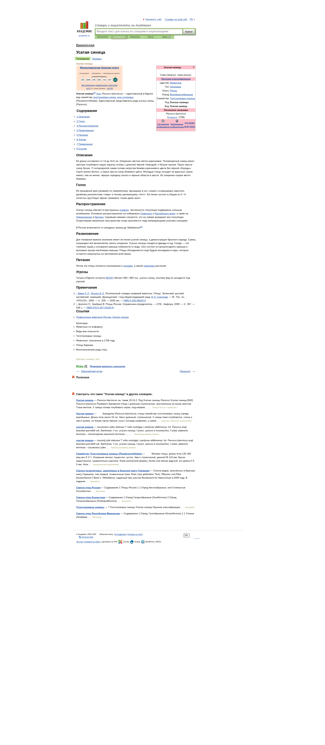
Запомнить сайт (154, 19)
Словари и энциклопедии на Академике (123, 25)
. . (84, 293)
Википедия (102, 37)
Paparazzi (185, 371)
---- (100, 307)
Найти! (189, 31)
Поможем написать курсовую (107, 366)
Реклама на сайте (135, 534)
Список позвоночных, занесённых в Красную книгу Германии (113, 470)
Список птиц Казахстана (90, 497)
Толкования (118, 37)
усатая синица (84, 427)
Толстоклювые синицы (90, 507)
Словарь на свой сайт (176, 19)
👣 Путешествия (86, 537)
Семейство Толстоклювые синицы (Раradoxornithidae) (109, 453)
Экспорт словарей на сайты (88, 542)
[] (94, 93)
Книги (151, 37)
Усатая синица (84, 400)
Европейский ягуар (91, 371)
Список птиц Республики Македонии (98, 513)
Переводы (135, 37)
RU (191, 19)
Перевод (97, 58)
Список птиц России (88, 487)
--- (135, 300)
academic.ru (84, 36)
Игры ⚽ (166, 37)
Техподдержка (120, 534)
